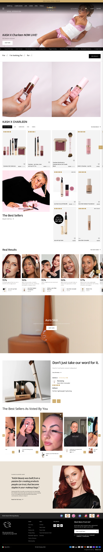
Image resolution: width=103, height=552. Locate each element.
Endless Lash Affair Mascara (51, 288)
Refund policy (31, 541)
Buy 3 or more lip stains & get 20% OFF (51, 1)
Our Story (30, 524)
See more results (94, 249)
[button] (24, 164)
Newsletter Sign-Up (33, 535)
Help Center (42, 527)
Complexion (18, 6)
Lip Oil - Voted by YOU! (14, 11)
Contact (41, 524)
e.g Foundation (74, 8)
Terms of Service (32, 538)
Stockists (41, 535)
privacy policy (86, 536)
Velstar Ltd (98, 549)
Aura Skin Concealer (71, 289)
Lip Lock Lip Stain (12, 289)
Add (23, 158)
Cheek (31, 6)
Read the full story (16, 499)
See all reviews (56, 372)
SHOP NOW (7, 42)
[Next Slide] (101, 147)
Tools (42, 6)
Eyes (36, 6)
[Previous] (54, 401)
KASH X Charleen (7, 126)
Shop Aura (51, 328)
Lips (26, 6)
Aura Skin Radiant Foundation (32, 288)
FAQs (29, 527)
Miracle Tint (89, 289)
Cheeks (33, 126)
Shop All (10, 6)
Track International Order (45, 533)
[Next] (59, 401)
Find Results (94, 56)
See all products (95, 127)
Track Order (42, 530)
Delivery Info (31, 530)
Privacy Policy (31, 533)
